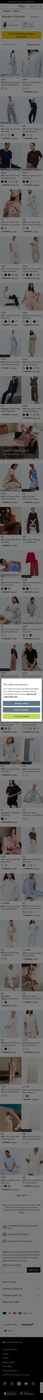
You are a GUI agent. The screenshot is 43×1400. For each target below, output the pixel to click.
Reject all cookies (21, 710)
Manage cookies (21, 703)
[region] (21, 700)
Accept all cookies (21, 716)
